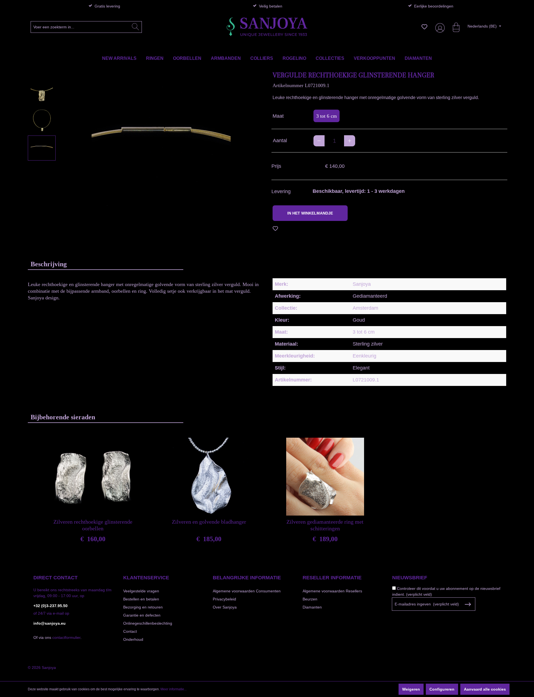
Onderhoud (133, 639)
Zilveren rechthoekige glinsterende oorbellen (92, 525)
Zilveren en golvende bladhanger (209, 522)
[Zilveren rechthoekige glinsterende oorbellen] (92, 477)
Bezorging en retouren (143, 607)
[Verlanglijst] (424, 26)
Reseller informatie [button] (332, 577)
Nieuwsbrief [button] (409, 577)
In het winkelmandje (310, 213)
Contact (130, 631)
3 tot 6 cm (326, 116)
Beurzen (310, 599)
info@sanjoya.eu (49, 623)
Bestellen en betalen (141, 599)
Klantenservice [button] (146, 577)
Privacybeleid (224, 599)
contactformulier (66, 637)
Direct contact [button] (55, 577)
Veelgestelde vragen (141, 591)
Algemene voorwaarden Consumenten (247, 591)
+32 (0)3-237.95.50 (50, 606)
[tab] (105, 264)
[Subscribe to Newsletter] (467, 604)
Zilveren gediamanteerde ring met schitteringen (325, 525)
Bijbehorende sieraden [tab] (63, 417)
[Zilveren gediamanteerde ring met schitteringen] (325, 477)
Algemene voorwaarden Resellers (332, 591)
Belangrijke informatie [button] (247, 577)
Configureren (441, 689)
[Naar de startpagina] (267, 27)
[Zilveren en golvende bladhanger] (208, 477)
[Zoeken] (135, 27)
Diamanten (312, 607)
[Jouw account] (439, 26)
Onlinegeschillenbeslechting (147, 623)
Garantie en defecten (141, 615)
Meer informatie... (173, 689)
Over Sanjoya (225, 607)
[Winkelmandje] (453, 26)
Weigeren (411, 689)
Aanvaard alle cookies (485, 689)
